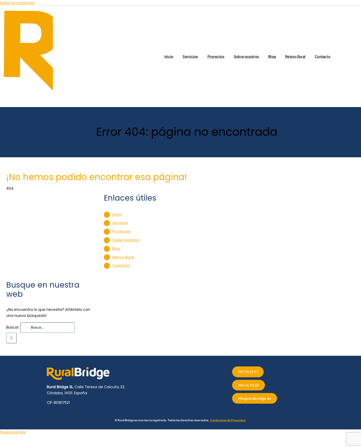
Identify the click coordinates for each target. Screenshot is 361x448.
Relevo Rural (123, 257)
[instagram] (246, 409)
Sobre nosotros (125, 240)
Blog (116, 248)
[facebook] (233, 409)
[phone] (273, 409)
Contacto (121, 265)
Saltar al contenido (17, 2)
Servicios (120, 222)
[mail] (267, 409)
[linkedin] (253, 409)
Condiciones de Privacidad (227, 420)
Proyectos (121, 231)
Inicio (117, 214)
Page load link (12, 432)
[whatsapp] (260, 409)
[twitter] (240, 409)
